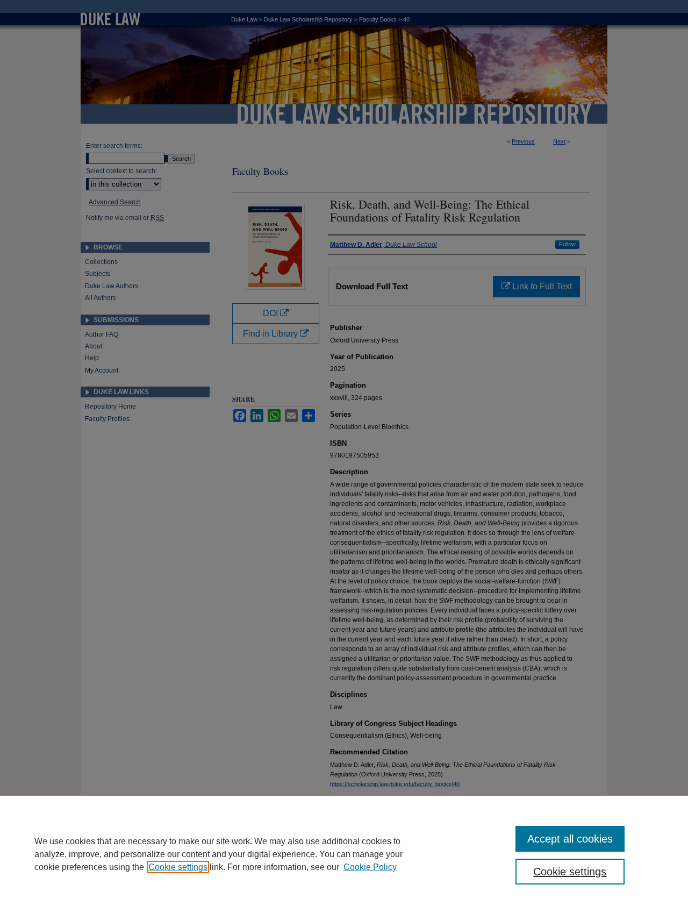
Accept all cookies (570, 839)
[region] (344, 854)
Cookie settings (177, 867)
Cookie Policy (370, 867)
